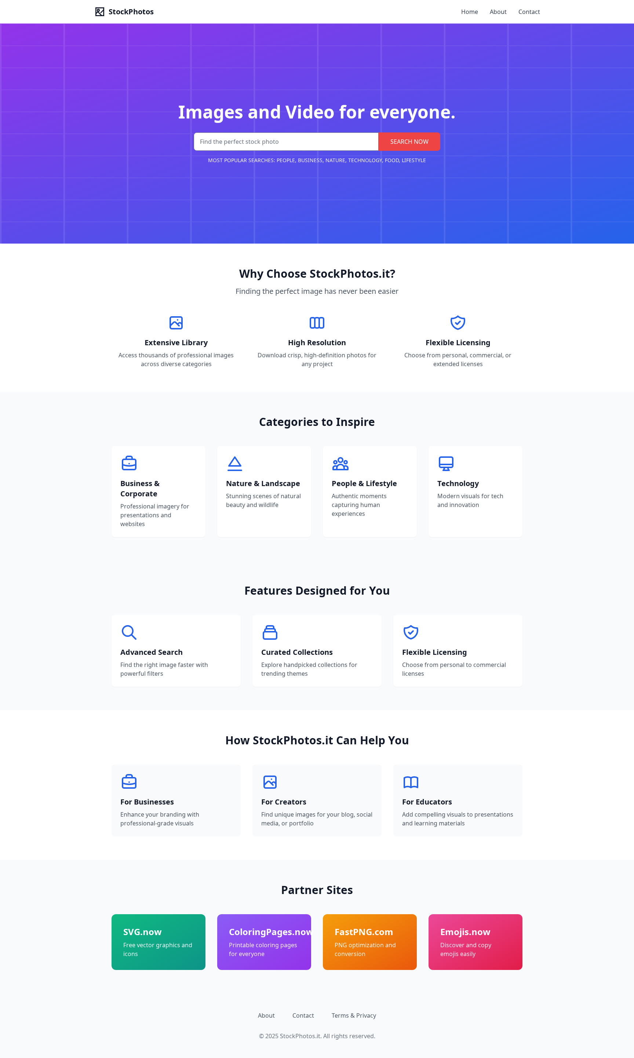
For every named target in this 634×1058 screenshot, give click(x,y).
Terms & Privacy (354, 1015)
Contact (529, 12)
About (498, 12)
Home (469, 12)
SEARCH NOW (409, 142)
